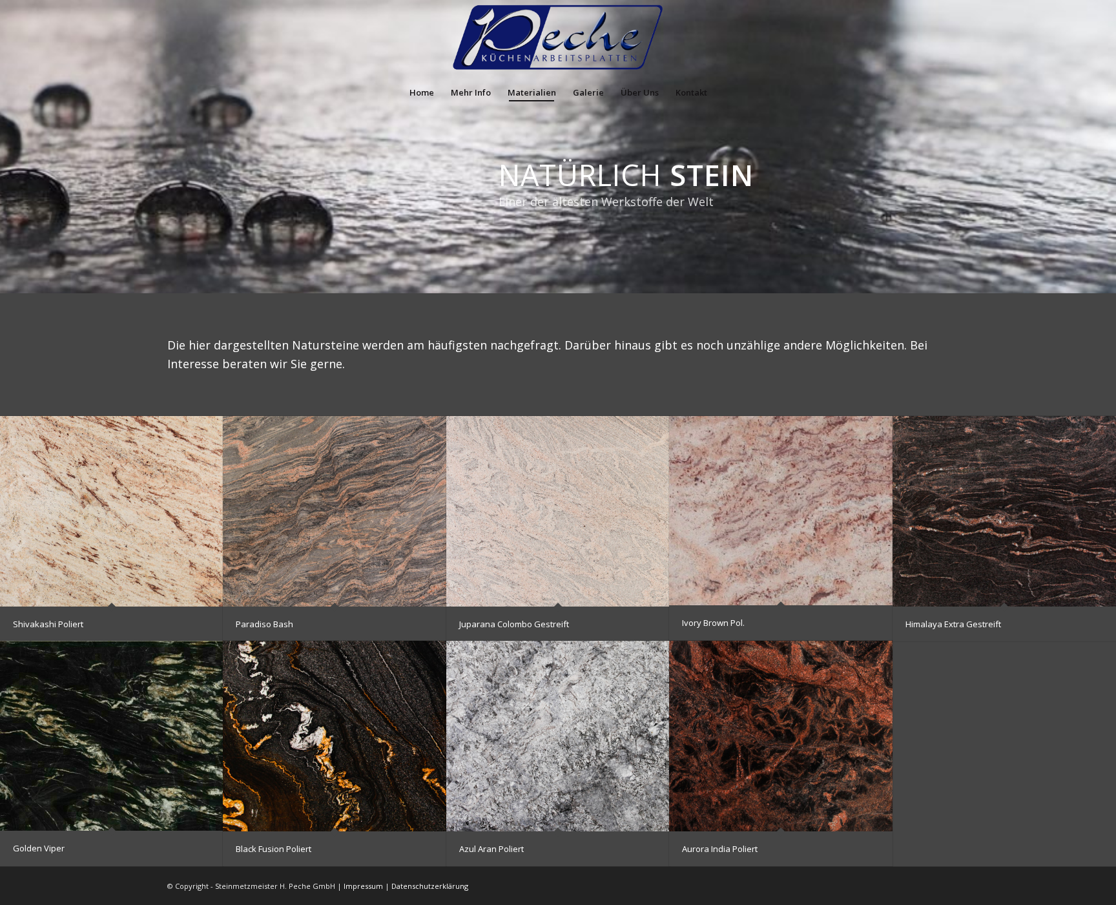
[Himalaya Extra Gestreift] (1004, 511)
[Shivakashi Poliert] (111, 511)
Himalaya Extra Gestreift (953, 624)
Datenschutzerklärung (429, 886)
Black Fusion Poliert (273, 849)
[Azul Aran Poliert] (558, 736)
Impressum (363, 886)
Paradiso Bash (264, 624)
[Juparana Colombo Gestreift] (558, 511)
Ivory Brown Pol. (713, 623)
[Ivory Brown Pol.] (781, 510)
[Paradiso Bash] (334, 511)
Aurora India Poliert (720, 849)
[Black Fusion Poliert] (334, 736)
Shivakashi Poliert (48, 624)
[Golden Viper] (111, 736)
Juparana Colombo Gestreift (514, 624)
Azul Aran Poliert (491, 849)
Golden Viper (39, 848)
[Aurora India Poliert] (781, 736)
